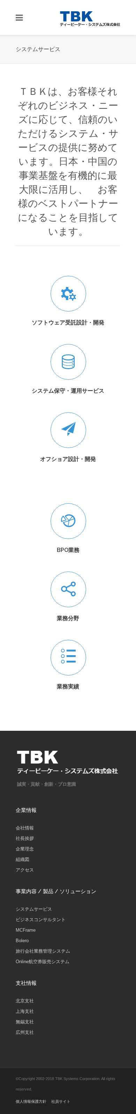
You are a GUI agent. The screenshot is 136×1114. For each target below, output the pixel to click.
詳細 (106, 404)
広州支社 (25, 1032)
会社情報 (25, 828)
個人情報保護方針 (31, 1101)
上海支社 (25, 1011)
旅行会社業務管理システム (43, 951)
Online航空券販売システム (42, 961)
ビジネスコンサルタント (41, 919)
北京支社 (25, 1000)
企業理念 (25, 849)
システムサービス (34, 909)
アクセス (25, 870)
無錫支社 (25, 1021)
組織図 (22, 859)
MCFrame (26, 930)
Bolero (22, 940)
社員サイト (60, 1101)
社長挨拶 (25, 838)
